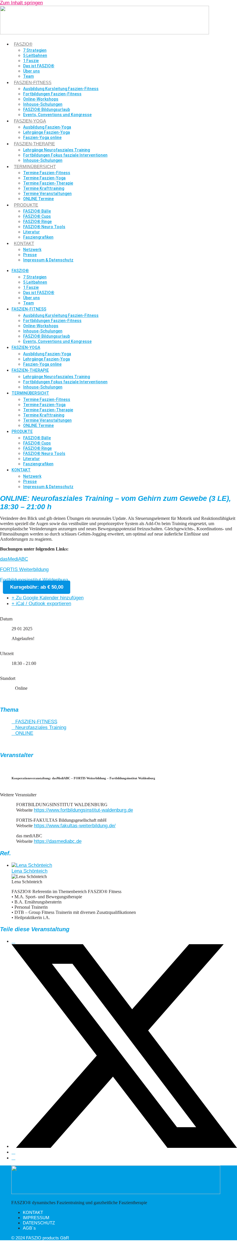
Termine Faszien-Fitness (46, 172)
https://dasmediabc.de (58, 841)
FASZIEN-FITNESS (32, 82)
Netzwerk (32, 249)
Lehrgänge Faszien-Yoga (46, 132)
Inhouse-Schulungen (42, 104)
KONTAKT (24, 243)
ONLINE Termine (38, 198)
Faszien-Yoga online (42, 137)
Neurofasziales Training (40, 727)
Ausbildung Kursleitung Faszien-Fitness (61, 88)
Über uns (31, 71)
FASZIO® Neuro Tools (44, 226)
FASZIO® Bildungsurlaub (46, 109)
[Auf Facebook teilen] (13, 941)
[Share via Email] (13, 1158)
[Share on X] (124, 1146)
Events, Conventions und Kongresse (57, 114)
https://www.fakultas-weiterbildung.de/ (75, 825)
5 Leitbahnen (35, 55)
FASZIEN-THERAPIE (34, 143)
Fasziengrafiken (38, 237)
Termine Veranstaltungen (47, 193)
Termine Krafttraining (43, 188)
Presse (30, 254)
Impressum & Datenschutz (48, 260)
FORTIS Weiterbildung (24, 569)
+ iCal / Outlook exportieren (41, 603)
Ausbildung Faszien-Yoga (47, 127)
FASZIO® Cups (37, 216)
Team (28, 76)
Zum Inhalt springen (21, 2)
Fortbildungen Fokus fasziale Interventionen (65, 155)
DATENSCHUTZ (39, 1222)
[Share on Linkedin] (13, 1152)
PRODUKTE (26, 204)
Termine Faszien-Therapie (48, 183)
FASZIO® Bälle (37, 211)
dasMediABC (14, 559)
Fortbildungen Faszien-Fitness (52, 94)
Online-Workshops (40, 99)
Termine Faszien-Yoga (44, 178)
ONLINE (24, 733)
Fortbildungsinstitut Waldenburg (34, 580)
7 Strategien (35, 50)
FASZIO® (23, 44)
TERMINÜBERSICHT (35, 166)
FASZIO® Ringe (37, 221)
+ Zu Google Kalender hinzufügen (48, 597)
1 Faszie (31, 60)
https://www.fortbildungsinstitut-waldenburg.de (83, 810)
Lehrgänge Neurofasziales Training (56, 150)
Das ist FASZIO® (38, 66)
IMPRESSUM (36, 1217)
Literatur (31, 232)
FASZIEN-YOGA (30, 120)
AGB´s (29, 1228)
